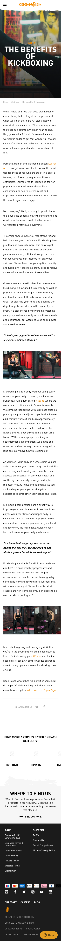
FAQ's (36, 835)
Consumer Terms (13, 850)
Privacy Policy (12, 860)
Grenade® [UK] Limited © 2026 (12, 836)
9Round (40, 400)
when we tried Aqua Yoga (41, 690)
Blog (37, 902)
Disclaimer (10, 870)
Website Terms (12, 865)
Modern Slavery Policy (44, 850)
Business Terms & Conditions (14, 844)
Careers (25, 902)
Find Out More (33, 816)
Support (38, 830)
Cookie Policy (11, 855)
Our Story (11, 902)
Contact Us (38, 840)
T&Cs (8, 830)
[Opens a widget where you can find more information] (49, 935)
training (30, 42)
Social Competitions (43, 845)
